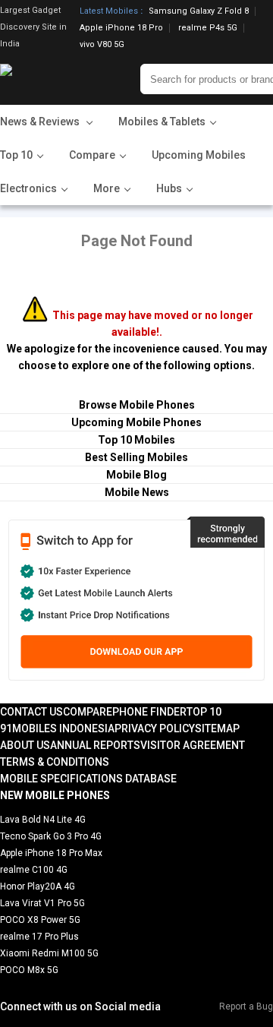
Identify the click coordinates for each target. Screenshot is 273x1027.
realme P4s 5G (207, 28)
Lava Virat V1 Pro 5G (42, 903)
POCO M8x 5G (29, 970)
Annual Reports (95, 745)
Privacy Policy (155, 728)
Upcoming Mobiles (199, 155)
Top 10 (204, 712)
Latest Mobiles (109, 11)
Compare (87, 712)
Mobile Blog (136, 475)
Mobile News (137, 492)
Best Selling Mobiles (136, 457)
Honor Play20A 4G (37, 886)
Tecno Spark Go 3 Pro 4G (51, 836)
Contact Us (31, 712)
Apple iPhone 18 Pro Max (51, 853)
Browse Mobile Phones (137, 405)
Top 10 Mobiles (136, 440)
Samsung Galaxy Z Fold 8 (199, 11)
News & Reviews (41, 121)
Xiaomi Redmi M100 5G (49, 953)
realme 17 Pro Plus (39, 936)
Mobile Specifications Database (88, 779)
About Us (25, 745)
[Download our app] (136, 599)
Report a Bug (246, 1006)
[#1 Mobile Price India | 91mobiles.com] (47, 79)
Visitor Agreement (192, 745)
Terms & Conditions (54, 762)
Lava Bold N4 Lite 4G (43, 819)
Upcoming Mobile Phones (136, 422)
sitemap (217, 728)
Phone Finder (149, 712)
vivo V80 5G (102, 44)
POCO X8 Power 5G (40, 920)
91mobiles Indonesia (57, 728)
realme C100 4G (33, 869)
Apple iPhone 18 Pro (121, 28)
